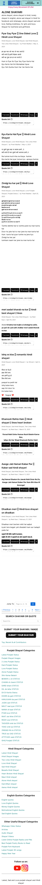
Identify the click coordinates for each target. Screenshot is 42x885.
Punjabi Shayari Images (11, 658)
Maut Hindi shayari (9, 777)
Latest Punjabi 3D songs (11, 850)
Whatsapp (24, 115)
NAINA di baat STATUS (11, 710)
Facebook (15, 115)
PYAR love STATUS (9, 713)
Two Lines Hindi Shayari (10, 44)
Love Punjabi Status (10, 668)
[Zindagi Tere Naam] (4, 3)
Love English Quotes (10, 803)
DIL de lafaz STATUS (10, 689)
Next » (37, 610)
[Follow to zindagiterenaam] (24, 871)
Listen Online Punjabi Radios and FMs (17, 840)
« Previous (6, 610)
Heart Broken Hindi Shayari (13, 773)
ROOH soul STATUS (10, 720)
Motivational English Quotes (13, 810)
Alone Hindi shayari (9, 780)
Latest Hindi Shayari (10, 753)
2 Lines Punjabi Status (11, 662)
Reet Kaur (14, 429)
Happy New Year (8, 853)
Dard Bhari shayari (9, 784)
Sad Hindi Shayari (32, 41)
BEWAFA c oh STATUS (11, 679)
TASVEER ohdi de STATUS (12, 723)
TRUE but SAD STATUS (11, 734)
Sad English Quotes (9, 813)
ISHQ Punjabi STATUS (10, 740)
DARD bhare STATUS (10, 686)
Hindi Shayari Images (10, 756)
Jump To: (10, 604)
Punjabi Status (13, 193)
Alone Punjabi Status (10, 672)
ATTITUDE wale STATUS (11, 737)
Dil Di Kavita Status (9, 692)
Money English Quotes (11, 807)
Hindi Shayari (6, 41)
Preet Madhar (27, 44)
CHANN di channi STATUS (12, 682)
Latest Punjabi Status (10, 655)
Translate (5, 115)
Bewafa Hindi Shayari (10, 770)
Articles (5, 829)
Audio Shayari (7, 833)
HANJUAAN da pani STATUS (13, 699)
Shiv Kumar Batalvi (9, 675)
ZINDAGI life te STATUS (11, 730)
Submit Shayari (14, 3)
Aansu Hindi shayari (10, 787)
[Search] (38, 621)
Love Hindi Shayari (18, 41)
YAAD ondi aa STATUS (11, 727)
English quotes (8, 800)
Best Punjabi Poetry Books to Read (16, 843)
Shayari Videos (8, 836)
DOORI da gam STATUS (11, 696)
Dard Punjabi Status (10, 665)
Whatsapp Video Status (11, 826)
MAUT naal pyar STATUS (12, 706)
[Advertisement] (21, 91)
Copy (32, 115)
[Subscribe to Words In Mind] (17, 871)
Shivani (31, 362)
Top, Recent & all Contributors (14, 642)
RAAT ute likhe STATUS (11, 716)
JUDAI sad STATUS (9, 703)
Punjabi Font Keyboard (11, 846)
